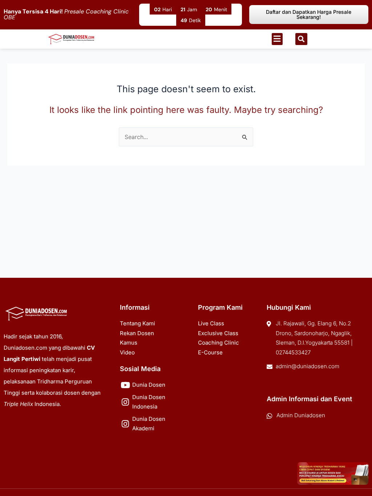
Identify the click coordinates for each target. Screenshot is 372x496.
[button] (277, 39)
